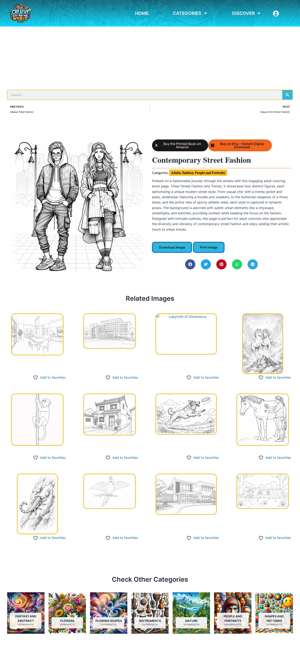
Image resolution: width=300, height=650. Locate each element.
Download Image (172, 247)
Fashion (187, 173)
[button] (190, 264)
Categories (187, 13)
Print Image (209, 247)
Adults (176, 173)
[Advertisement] (150, 57)
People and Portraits (210, 173)
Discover (243, 13)
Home (142, 13)
